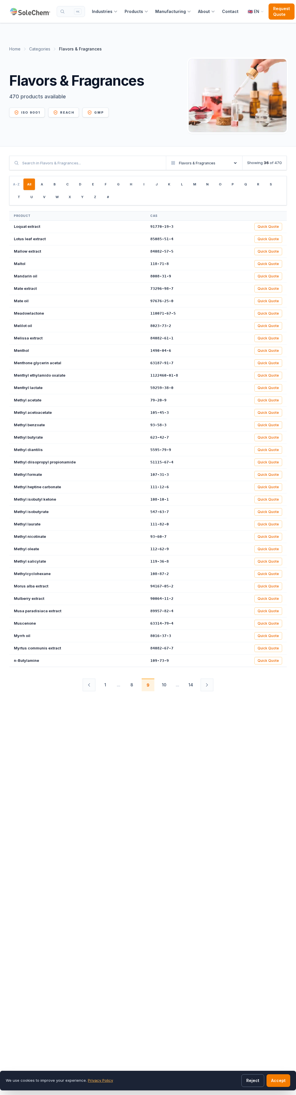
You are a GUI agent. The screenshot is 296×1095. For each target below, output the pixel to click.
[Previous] (89, 685)
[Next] (207, 685)
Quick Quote (268, 226)
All (29, 184)
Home (15, 48)
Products (134, 11)
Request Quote (281, 11)
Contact (230, 11)
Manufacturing (170, 11)
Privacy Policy (100, 1080)
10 (164, 684)
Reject (252, 1080)
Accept (278, 1080)
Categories (39, 48)
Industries (102, 11)
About (204, 11)
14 (190, 684)
